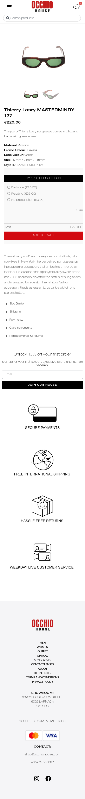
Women (42, 647)
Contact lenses (42, 664)
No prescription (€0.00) (27, 200)
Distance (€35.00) (24, 187)
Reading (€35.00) (23, 194)
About (42, 668)
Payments (16, 320)
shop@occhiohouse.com (42, 754)
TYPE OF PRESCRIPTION (43, 178)
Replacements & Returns (26, 336)
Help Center (42, 673)
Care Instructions (20, 328)
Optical (42, 655)
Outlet (42, 651)
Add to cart (43, 235)
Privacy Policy (42, 681)
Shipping (15, 312)
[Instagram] (36, 778)
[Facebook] (48, 778)
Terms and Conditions (42, 677)
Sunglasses (42, 660)
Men (42, 642)
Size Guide (16, 304)
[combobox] (42, 18)
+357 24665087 (42, 762)
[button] (9, 6)
